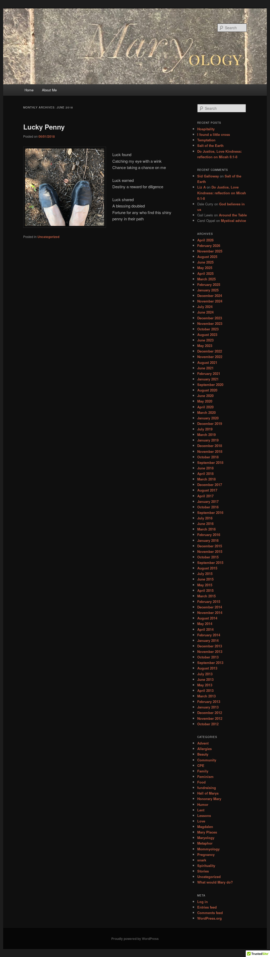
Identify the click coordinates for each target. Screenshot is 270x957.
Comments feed (210, 912)
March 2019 (206, 434)
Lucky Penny (44, 127)
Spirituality (206, 865)
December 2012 (209, 712)
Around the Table (233, 214)
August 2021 (207, 362)
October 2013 (208, 657)
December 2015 (209, 545)
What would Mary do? (215, 882)
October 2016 (208, 506)
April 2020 (205, 406)
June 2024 (205, 312)
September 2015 (210, 562)
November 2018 (209, 451)
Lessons (204, 815)
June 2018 (205, 467)
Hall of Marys (208, 793)
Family (202, 770)
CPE (200, 765)
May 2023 (204, 345)
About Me (49, 89)
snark (201, 859)
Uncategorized (48, 236)
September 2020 (210, 384)
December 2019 (209, 423)
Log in (202, 901)
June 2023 (205, 340)
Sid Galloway (208, 175)
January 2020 (208, 417)
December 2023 (209, 317)
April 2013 (205, 690)
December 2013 (209, 645)
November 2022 (209, 356)
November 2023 (209, 323)
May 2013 (204, 684)
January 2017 (208, 501)
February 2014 (208, 634)
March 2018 (206, 479)
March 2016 (206, 529)
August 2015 (207, 568)
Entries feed (207, 907)
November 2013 (209, 651)
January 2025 (208, 289)
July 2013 (205, 673)
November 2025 (209, 251)
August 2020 (207, 390)
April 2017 (205, 495)
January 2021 (208, 378)
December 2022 (209, 351)
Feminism (205, 776)
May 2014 (204, 623)
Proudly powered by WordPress (135, 938)
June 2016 (205, 523)
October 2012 (208, 723)
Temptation (206, 139)
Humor (202, 804)
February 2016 (208, 534)
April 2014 (205, 629)
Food (201, 782)
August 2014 (207, 618)
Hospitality (206, 128)
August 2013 (207, 668)
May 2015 (204, 584)
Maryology (205, 837)
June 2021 (205, 367)
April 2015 (205, 590)
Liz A (201, 187)
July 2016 (205, 517)
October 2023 (208, 328)
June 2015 (205, 579)
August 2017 (207, 490)
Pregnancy (206, 854)
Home (29, 89)
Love (201, 821)
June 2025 (205, 262)
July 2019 (205, 429)
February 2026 (208, 245)
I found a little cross (213, 134)
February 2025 (208, 284)
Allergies (204, 748)
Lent (200, 809)
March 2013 (206, 695)
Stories (203, 871)
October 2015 (208, 556)
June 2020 (205, 395)
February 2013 (208, 701)
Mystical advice (233, 220)
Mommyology (208, 848)
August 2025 (207, 256)
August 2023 (207, 334)
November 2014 (209, 612)
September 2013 (210, 662)
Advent (203, 743)
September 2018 (210, 462)
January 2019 (208, 440)
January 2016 (208, 540)
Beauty (202, 754)
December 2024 (209, 295)
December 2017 (209, 484)
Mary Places (207, 832)
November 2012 (209, 718)
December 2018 (209, 445)
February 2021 (208, 373)
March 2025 (206, 278)
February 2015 (208, 601)
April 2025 (205, 273)
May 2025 (204, 267)
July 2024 (205, 306)
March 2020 (206, 412)
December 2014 (209, 606)
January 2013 (208, 707)
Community (206, 759)
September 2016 (210, 512)
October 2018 (208, 456)
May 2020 (204, 401)
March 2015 (206, 595)
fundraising (206, 787)
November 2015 (209, 551)
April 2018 (205, 473)
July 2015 (205, 573)
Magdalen (205, 826)
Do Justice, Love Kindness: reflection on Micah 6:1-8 (221, 193)
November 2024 (209, 301)
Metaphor (205, 843)
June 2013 (205, 679)
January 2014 (208, 640)
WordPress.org (209, 918)
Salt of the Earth (210, 145)
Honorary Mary (209, 798)
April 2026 (205, 239)
